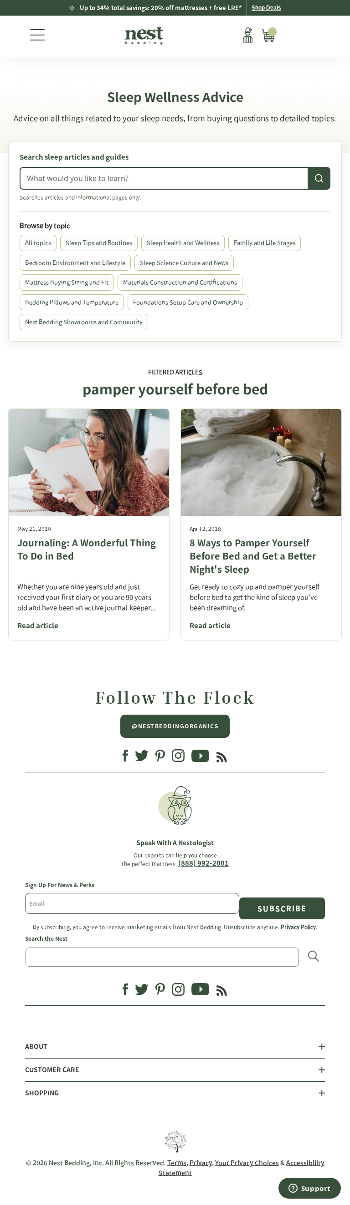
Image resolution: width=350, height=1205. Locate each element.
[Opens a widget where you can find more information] (309, 1189)
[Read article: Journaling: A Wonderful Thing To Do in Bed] (89, 462)
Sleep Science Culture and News (184, 263)
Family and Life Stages (264, 243)
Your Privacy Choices (247, 1163)
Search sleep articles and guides (74, 157)
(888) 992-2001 (203, 863)
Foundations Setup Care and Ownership (188, 302)
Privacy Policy (298, 926)
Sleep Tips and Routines (99, 243)
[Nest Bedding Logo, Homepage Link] (142, 36)
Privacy (201, 1163)
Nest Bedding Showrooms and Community (84, 322)
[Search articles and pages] (319, 178)
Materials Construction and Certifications (180, 282)
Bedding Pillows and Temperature (71, 302)
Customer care (52, 1070)
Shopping (42, 1093)
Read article (37, 625)
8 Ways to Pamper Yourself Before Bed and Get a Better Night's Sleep (253, 556)
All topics (38, 243)
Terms (176, 1163)
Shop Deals (266, 8)
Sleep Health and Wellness (183, 243)
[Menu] (37, 36)
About (36, 1047)
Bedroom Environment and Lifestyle (75, 263)
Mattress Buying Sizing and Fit (66, 282)
